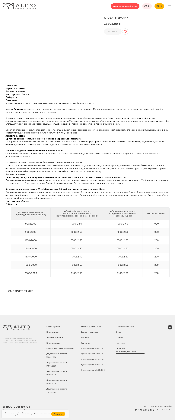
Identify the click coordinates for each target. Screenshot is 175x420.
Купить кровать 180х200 (92, 364)
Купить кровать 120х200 (92, 348)
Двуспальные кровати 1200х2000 (56, 355)
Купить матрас (53, 343)
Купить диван (52, 332)
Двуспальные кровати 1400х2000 (56, 364)
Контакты (120, 343)
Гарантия (85, 343)
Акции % (85, 337)
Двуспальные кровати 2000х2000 (56, 390)
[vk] (170, 329)
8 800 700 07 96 (16, 407)
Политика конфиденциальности (126, 350)
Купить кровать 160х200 (92, 359)
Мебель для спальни (91, 326)
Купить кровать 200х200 (93, 370)
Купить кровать (53, 326)
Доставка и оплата (125, 326)
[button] (125, 6)
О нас (118, 332)
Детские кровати (54, 337)
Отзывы (119, 337)
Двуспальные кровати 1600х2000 (56, 373)
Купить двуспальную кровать (60, 348)
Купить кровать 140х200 (92, 354)
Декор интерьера (89, 332)
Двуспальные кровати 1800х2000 (56, 382)
